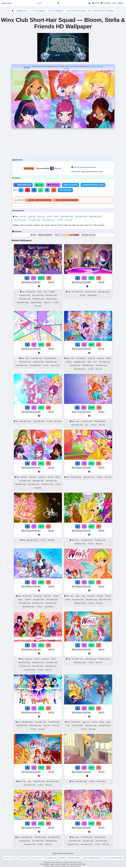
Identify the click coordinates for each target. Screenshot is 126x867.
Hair (42, 225)
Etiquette (62, 858)
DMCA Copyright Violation (92, 858)
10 (92, 407)
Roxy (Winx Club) (51, 299)
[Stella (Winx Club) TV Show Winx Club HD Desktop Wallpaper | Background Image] (38, 522)
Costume (100, 225)
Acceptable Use (51, 858)
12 (42, 278)
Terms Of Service (37, 858)
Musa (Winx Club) (95, 216)
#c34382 (76, 235)
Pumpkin (52, 291)
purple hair (31, 216)
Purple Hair (91, 358)
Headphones (38, 596)
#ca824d (71, 235)
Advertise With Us (74, 858)
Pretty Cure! (55, 725)
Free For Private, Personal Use (84, 167)
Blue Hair (75, 225)
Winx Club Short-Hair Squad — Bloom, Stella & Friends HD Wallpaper (90, 11)
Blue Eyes (100, 596)
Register (120, 3)
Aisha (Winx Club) (20, 220)
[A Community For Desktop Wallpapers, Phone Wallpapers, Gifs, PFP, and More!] (12, 11)
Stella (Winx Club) (81, 216)
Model (47, 225)
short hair (23, 216)
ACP (18, 200)
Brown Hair (100, 358)
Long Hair (28, 599)
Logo (26, 358)
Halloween (47, 302)
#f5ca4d (66, 235)
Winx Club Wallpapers (56, 11)
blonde (56, 216)
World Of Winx (92, 295)
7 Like (40, 185)
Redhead (36, 225)
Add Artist (29, 168)
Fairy (45, 291)
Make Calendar (70, 185)
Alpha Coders (7, 3)
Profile (94, 225)
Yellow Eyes (91, 596)
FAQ (14, 858)
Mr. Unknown (94, 286)
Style (81, 225)
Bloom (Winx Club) (48, 220)
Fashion (60, 225)
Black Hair (68, 225)
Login (114, 3)
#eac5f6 (61, 235)
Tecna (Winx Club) (66, 216)
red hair (49, 216)
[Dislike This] (48, 526)
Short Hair (24, 477)
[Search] (58, 3)
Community (106, 3)
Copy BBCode (65, 190)
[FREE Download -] (27, 526)
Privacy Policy (23, 858)
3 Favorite (54, 185)
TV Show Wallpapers (38, 11)
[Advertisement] (63, 143)
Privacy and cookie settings (113, 858)
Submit (96, 3)
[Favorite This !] (34, 526)
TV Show (60, 220)
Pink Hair (88, 225)
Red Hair (69, 362)
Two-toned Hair (30, 291)
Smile (72, 358)
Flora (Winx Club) (34, 220)
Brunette (29, 225)
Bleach (23, 225)
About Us (7, 858)
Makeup (53, 225)
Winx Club (68, 220)
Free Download (24, 185)
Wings (40, 291)
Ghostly (57, 168)
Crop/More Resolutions (92, 185)
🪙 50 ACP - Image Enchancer (65, 200)
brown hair (41, 216)
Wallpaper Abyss (22, 11)
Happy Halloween (36, 302)
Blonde (108, 358)
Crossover (42, 729)
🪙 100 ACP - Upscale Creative (38, 200)
